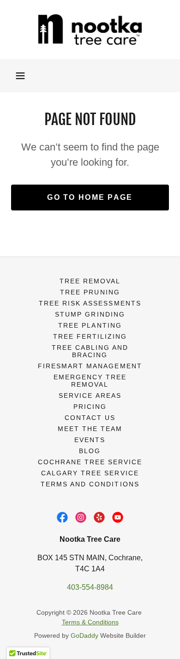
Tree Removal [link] (90, 281)
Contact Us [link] (90, 417)
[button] (20, 75)
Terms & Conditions (90, 622)
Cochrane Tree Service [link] (90, 462)
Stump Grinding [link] (90, 314)
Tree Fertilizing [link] (90, 336)
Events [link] (89, 439)
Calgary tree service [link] (89, 473)
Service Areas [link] (90, 395)
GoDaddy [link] (84, 635)
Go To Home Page (89, 197)
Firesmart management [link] (90, 366)
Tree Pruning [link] (90, 292)
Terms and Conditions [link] (90, 484)
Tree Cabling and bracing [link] (90, 351)
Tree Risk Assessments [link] (90, 303)
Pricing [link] (90, 406)
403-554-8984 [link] (90, 587)
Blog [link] (90, 451)
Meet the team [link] (90, 428)
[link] (90, 29)
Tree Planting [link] (89, 325)
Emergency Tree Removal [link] (90, 380)
